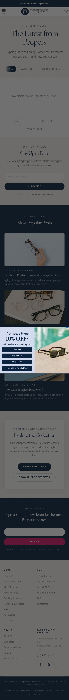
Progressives (17, 356)
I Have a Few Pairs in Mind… (17, 368)
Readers (17, 349)
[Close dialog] (67, 328)
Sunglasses (17, 362)
